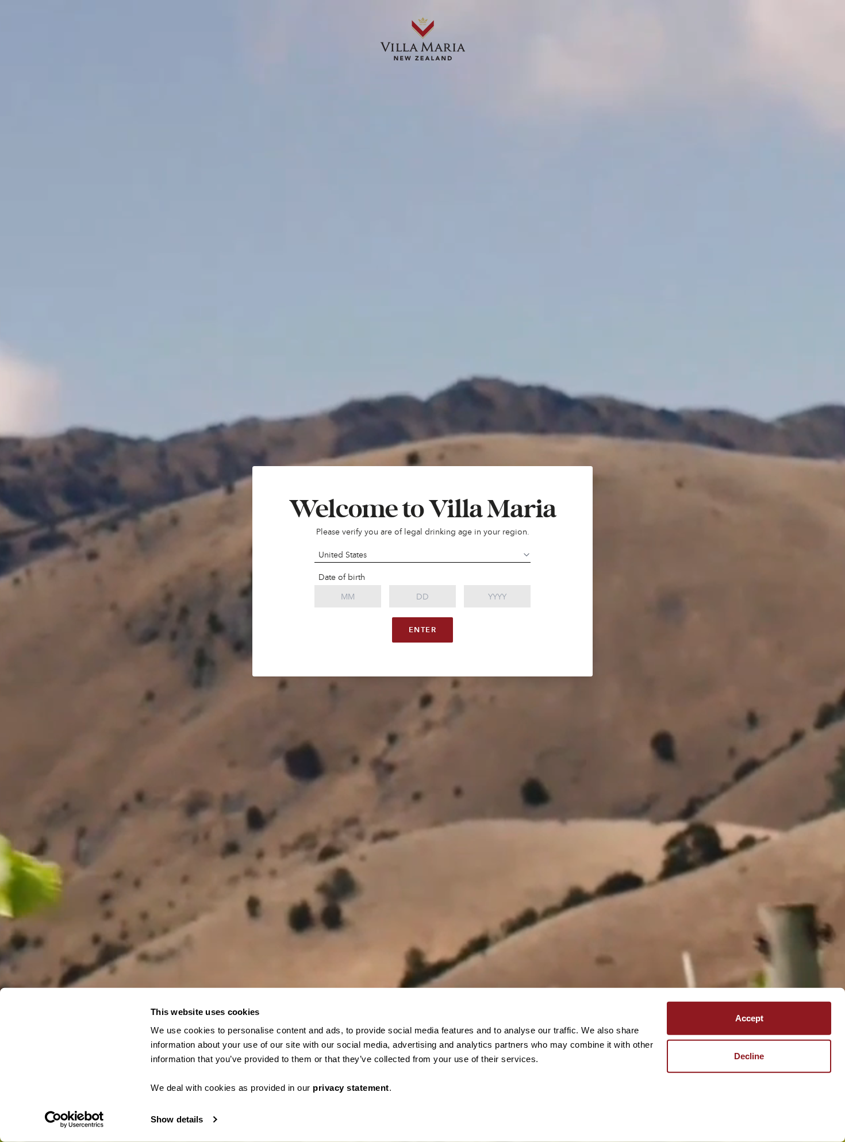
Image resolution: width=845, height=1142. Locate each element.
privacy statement (351, 1088)
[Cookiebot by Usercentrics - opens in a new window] (74, 1119)
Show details (177, 1119)
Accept (749, 1018)
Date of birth (341, 577)
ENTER (422, 630)
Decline (749, 1055)
